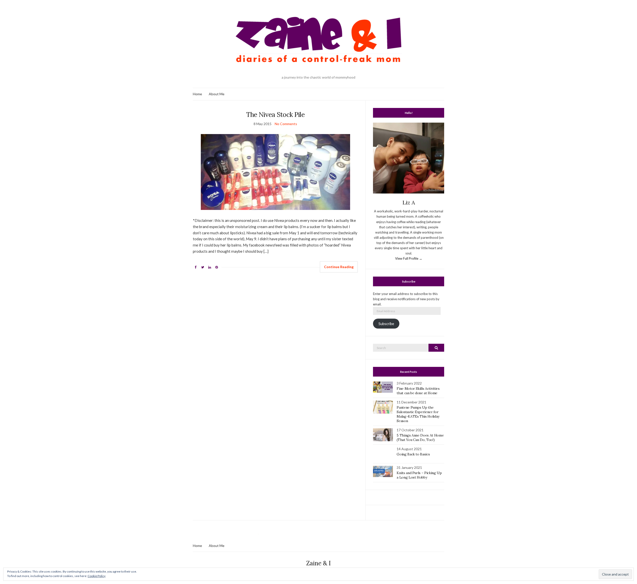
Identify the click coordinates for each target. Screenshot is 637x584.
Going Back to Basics (413, 454)
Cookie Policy (97, 576)
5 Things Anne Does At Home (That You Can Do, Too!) (420, 437)
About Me (216, 94)
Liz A (408, 202)
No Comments (286, 124)
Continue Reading (339, 267)
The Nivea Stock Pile (275, 114)
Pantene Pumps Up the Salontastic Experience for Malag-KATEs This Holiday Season (418, 414)
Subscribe (386, 324)
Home (197, 94)
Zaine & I (318, 563)
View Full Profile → (408, 258)
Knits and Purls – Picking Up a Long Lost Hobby (419, 475)
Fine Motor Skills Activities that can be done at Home (418, 390)
